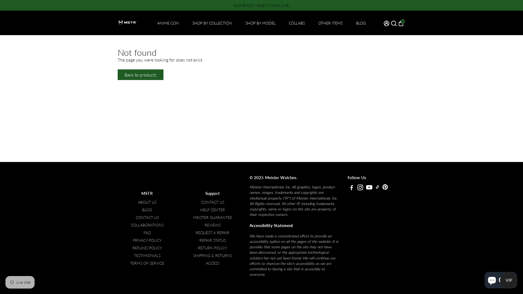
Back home (181, 74)
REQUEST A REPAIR (212, 233)
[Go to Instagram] (360, 188)
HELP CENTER (212, 210)
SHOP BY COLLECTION (212, 23)
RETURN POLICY (212, 248)
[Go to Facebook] (352, 188)
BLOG (361, 23)
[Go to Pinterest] (385, 188)
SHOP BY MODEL (260, 23)
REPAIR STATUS (212, 240)
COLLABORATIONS (147, 225)
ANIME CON (168, 23)
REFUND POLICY (147, 248)
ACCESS (212, 263)
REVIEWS (213, 225)
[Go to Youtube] (369, 188)
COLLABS (297, 23)
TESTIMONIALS (147, 255)
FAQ (147, 233)
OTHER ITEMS (330, 23)
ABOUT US (147, 202)
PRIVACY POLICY (147, 240)
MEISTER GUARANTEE (212, 217)
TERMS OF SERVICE (147, 263)
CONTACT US (147, 217)
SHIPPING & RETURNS (212, 255)
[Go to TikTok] (377, 188)
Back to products (140, 74)
